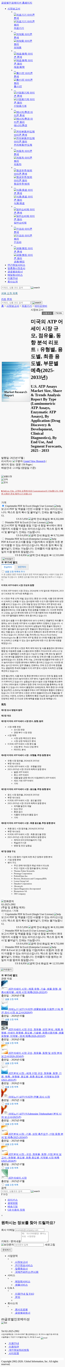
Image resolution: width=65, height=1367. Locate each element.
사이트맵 (13, 1353)
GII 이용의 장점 (16, 1209)
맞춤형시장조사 (16, 268)
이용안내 (13, 278)
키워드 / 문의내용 (11, 1241)
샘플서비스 (21, 1284)
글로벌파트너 (15, 271)
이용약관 (13, 1346)
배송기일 (13, 1206)
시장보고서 (14, 8)
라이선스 (13, 1199)
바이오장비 (41, 306)
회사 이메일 (8, 1230)
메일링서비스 (15, 275)
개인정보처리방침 (18, 1350)
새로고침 (49, 1244)
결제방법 (13, 1203)
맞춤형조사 (21, 1268)
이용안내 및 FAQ (24, 1293)
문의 (17, 1297)
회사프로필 (21, 1309)
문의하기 (7, 1250)
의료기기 (27, 306)
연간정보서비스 (16, 265)
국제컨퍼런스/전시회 (26, 1272)
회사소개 (13, 281)
